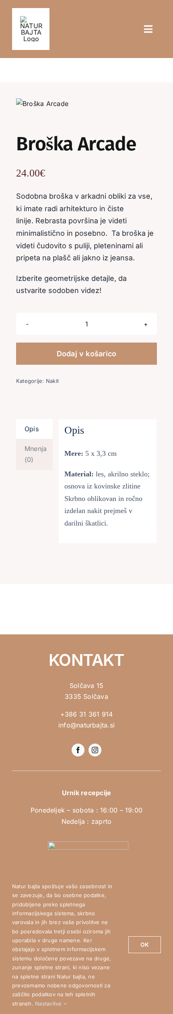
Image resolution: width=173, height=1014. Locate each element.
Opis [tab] (32, 429)
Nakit (52, 381)
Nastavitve (49, 1003)
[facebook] (78, 750)
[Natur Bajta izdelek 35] (86, 104)
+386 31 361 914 (86, 714)
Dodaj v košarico (87, 353)
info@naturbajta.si (86, 725)
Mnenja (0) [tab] (36, 454)
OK (144, 944)
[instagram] (95, 750)
